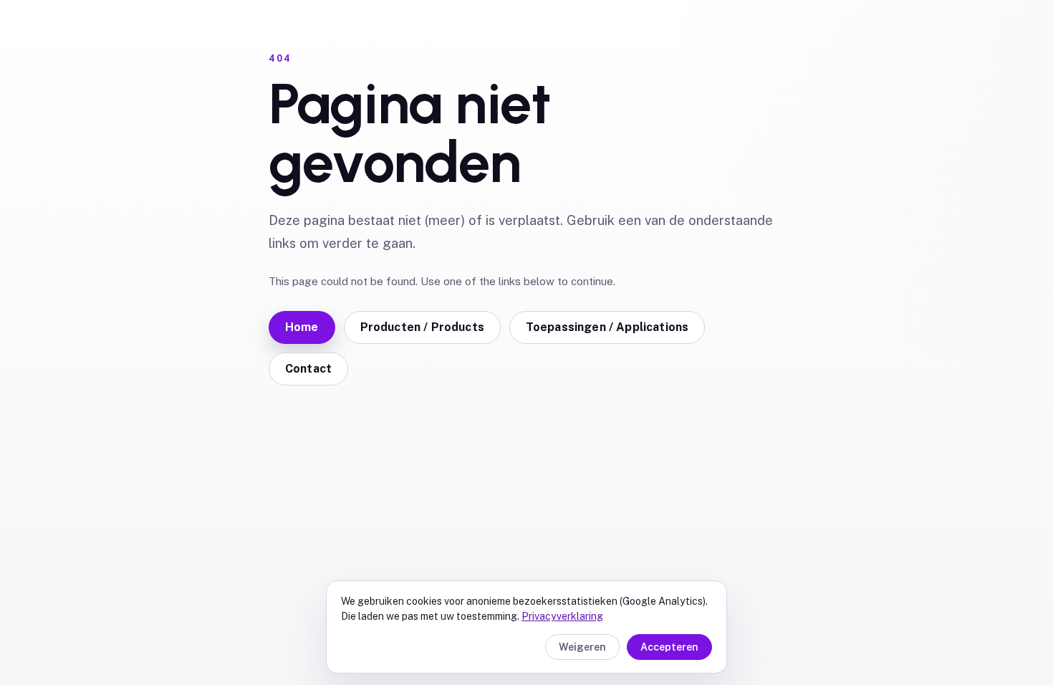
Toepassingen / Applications (607, 327)
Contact (308, 368)
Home (302, 327)
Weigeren (582, 647)
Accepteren (669, 647)
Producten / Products (422, 327)
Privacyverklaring (562, 616)
